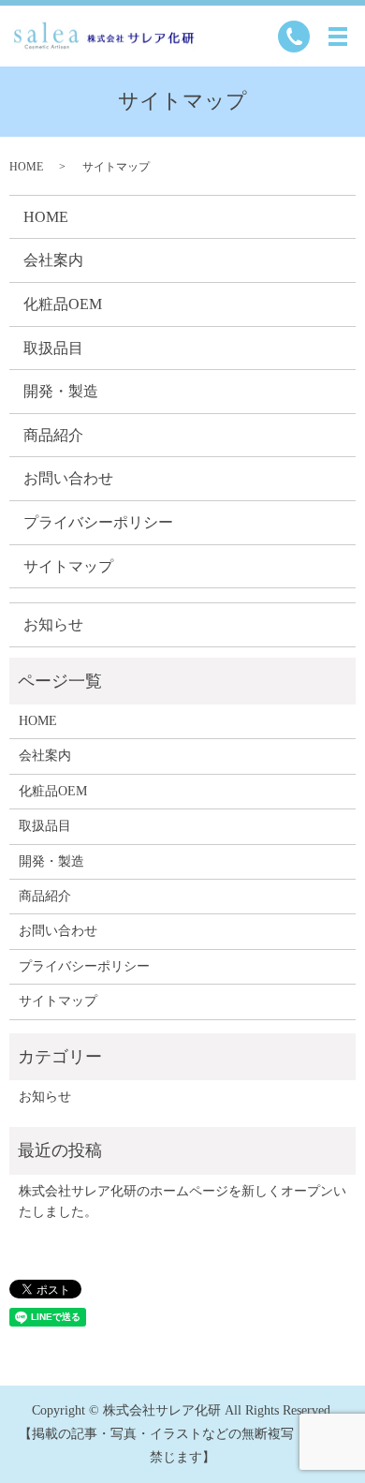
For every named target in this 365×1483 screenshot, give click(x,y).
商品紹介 (53, 435)
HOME (26, 166)
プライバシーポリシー (98, 522)
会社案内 (53, 260)
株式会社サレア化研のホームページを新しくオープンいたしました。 (182, 1201)
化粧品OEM (62, 304)
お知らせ (53, 624)
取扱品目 (53, 348)
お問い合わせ (68, 478)
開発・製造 (60, 391)
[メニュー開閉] (337, 36)
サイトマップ (68, 566)
